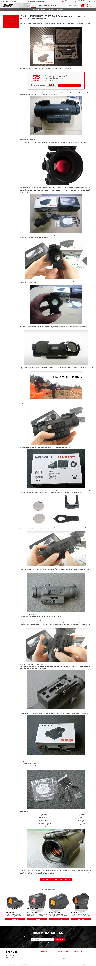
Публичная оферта (62, 958)
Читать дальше (15, 919)
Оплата (42, 956)
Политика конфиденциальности (81, 958)
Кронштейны (60, 9)
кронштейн (29, 760)
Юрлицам (40, 5)
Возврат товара (44, 958)
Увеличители (51, 9)
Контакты (53, 5)
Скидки (76, 956)
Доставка (43, 954)
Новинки (46, 5)
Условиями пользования (59, 942)
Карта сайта (60, 956)
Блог (76, 954)
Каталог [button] (33, 5)
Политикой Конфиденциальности (47, 942)
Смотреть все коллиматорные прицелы (69, 85)
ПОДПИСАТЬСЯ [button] (59, 939)
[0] (91, 5)
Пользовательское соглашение (64, 960)
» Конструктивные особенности (11, 21)
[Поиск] (66, 5)
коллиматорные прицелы (41, 21)
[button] (79, 1)
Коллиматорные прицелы (39, 9)
